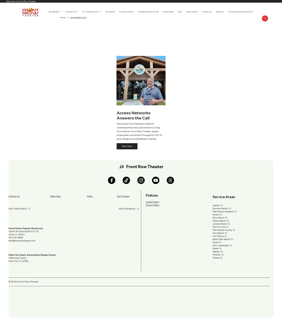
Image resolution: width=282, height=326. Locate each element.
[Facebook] (111, 180)
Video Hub (55, 196)
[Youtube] (155, 180)
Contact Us (14, 196)
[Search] (265, 18)
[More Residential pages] (60, 11)
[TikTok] (126, 180)
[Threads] (170, 180)
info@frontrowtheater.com (22, 240)
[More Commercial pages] (77, 11)
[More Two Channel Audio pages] (100, 11)
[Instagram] (141, 180)
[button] (127, 146)
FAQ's (90, 196)
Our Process (123, 196)
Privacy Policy (152, 205)
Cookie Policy (152, 202)
